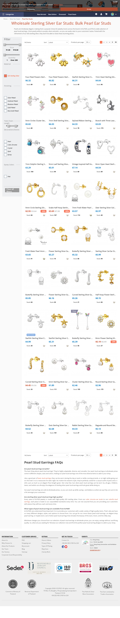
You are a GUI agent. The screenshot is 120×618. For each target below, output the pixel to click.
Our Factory (5, 552)
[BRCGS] (85, 568)
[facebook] (63, 546)
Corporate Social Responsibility (12, 555)
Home (6, 19)
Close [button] (115, 1)
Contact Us (65, 540)
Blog (23, 549)
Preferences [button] (31, 9)
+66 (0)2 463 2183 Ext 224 (70, 543)
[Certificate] (39, 568)
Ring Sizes (45, 549)
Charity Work (46, 552)
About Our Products (8, 546)
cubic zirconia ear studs (94, 499)
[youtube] (66, 546)
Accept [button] (89, 9)
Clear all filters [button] (10, 190)
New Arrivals (41, 14)
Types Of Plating (47, 546)
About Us (5, 540)
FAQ (23, 540)
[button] (12, 14)
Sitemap (24, 552)
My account (25, 546)
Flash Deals (72, 14)
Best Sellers (52, 14)
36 (87, 42)
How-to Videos (46, 540)
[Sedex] (15, 568)
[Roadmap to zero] (106, 568)
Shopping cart (26, 543)
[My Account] (101, 14)
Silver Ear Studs (15, 19)
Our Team (5, 549)
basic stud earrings (44, 478)
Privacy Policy (46, 543)
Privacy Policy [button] (58, 5)
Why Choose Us (7, 543)
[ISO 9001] (63, 568)
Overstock (62, 14)
